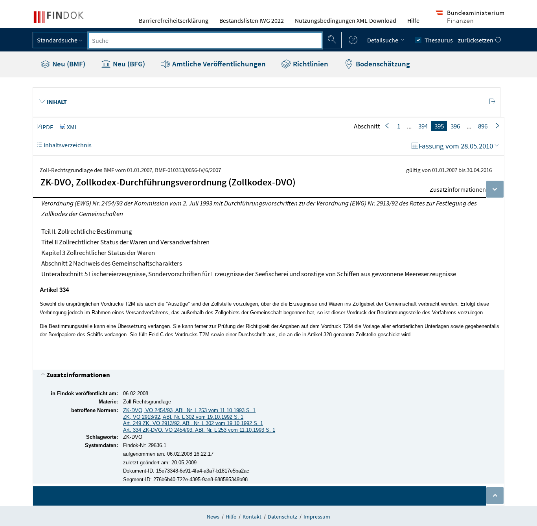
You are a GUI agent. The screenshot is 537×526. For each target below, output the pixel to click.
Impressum (316, 516)
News (213, 516)
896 (482, 126)
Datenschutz (282, 516)
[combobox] (205, 40)
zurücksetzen (476, 40)
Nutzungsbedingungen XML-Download (345, 20)
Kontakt (252, 516)
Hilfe (413, 20)
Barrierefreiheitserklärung (173, 20)
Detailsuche (383, 40)
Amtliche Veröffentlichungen (218, 63)
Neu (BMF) (68, 63)
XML (72, 127)
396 (455, 126)
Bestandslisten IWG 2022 (251, 20)
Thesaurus (439, 40)
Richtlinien (309, 63)
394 (423, 126)
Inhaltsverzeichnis (67, 145)
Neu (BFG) (128, 63)
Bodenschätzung (382, 63)
